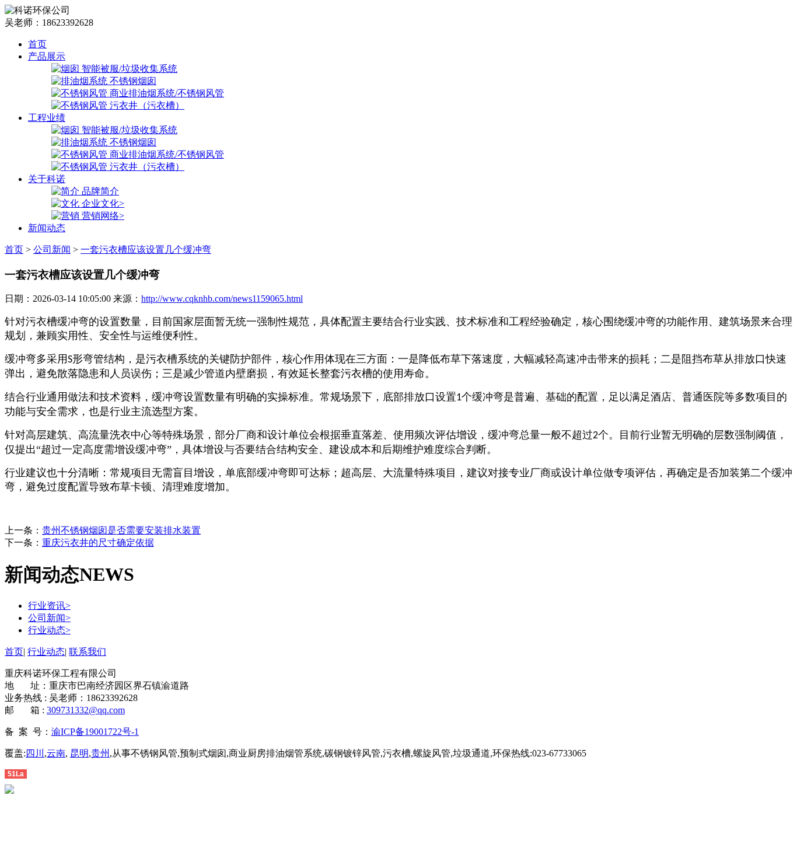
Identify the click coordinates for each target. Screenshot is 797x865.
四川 (35, 753)
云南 (56, 753)
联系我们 (87, 652)
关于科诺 (46, 179)
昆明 (79, 753)
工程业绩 (46, 118)
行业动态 (49, 630)
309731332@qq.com (86, 710)
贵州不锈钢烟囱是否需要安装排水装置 (121, 530)
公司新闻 (52, 249)
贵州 (100, 753)
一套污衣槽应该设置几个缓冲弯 (146, 249)
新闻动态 (46, 228)
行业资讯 (49, 606)
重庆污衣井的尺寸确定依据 (98, 542)
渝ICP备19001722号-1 (95, 732)
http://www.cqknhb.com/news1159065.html (222, 299)
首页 (37, 44)
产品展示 (46, 56)
